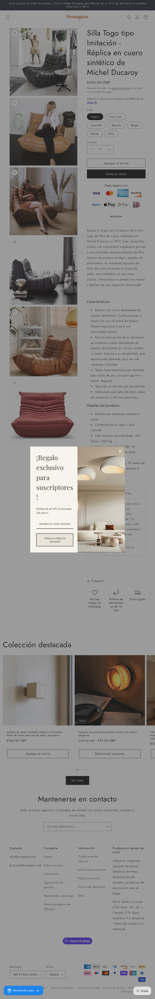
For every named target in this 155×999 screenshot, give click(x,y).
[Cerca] (120, 451)
